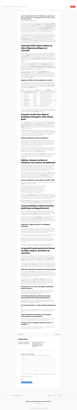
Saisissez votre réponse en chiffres (27, 376)
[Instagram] (54, 395)
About (22, 6)
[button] (72, 7)
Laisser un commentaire (25, 20)
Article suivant (57, 334)
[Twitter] (48, 395)
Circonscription (17, 6)
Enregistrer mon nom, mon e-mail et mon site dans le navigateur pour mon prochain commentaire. (38, 373)
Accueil (3, 6)
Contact (26, 6)
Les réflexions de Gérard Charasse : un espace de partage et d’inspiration (24, 342)
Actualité (7, 6)
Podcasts (13, 395)
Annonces (12, 6)
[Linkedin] (51, 395)
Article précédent (20, 334)
